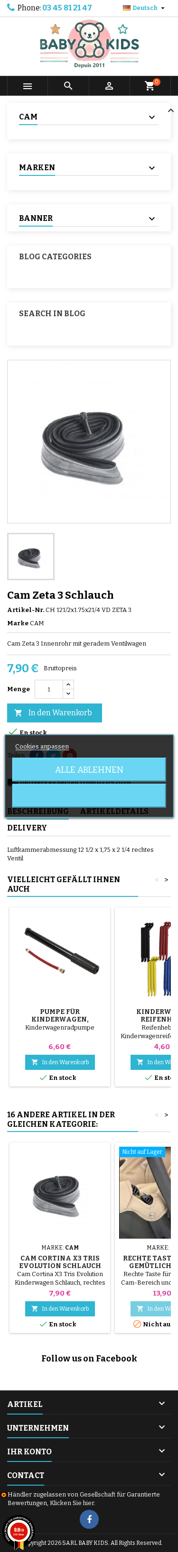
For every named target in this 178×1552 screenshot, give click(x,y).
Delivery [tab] (27, 827)
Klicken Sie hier (72, 1502)
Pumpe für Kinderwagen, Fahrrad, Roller (60, 1019)
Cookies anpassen (42, 746)
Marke (17, 623)
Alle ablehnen (89, 770)
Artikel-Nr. (25, 609)
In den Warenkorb (53, 712)
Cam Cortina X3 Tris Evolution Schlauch (60, 1262)
